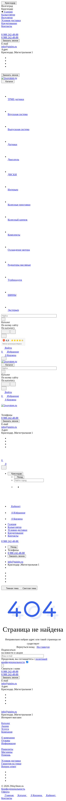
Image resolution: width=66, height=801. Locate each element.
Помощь (5, 755)
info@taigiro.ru (9, 46)
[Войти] (2, 456)
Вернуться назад (25, 647)
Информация (8, 743)
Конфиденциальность (13, 789)
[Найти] (13, 332)
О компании (8, 737)
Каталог (5, 723)
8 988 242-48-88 (9, 34)
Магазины (6, 752)
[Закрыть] (3, 467)
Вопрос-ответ (8, 766)
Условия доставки (11, 760)
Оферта (5, 791)
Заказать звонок (10, 40)
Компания (6, 732)
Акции (5, 726)
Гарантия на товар (11, 763)
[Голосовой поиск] (5, 332)
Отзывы (5, 740)
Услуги (5, 729)
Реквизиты (7, 749)
